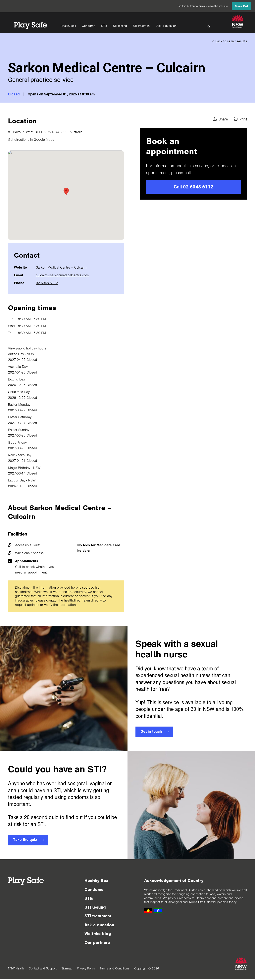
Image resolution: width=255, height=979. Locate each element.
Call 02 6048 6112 (193, 187)
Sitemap (66, 968)
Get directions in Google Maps (31, 139)
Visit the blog (97, 933)
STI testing (120, 26)
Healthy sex (68, 26)
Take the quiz (25, 840)
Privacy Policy (86, 968)
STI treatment (141, 26)
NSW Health (16, 968)
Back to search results (231, 41)
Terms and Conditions (114, 968)
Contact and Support (43, 968)
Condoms (88, 26)
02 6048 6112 (47, 283)
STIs (104, 26)
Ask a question (166, 26)
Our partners (97, 942)
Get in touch (151, 732)
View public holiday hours (27, 348)
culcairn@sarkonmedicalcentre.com (62, 275)
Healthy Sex (96, 880)
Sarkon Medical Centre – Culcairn (61, 267)
